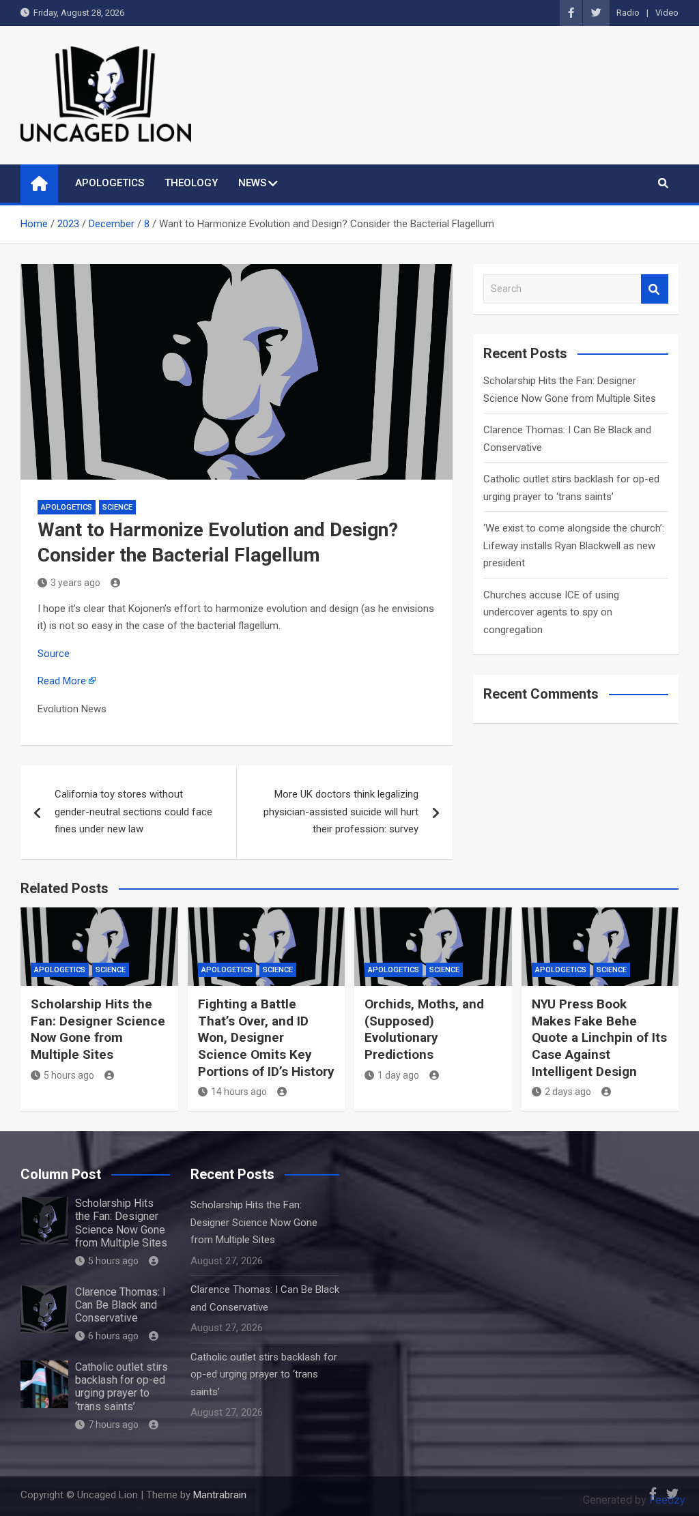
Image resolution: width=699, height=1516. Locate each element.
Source (54, 653)
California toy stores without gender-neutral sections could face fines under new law (133, 811)
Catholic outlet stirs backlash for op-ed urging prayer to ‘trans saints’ (121, 1386)
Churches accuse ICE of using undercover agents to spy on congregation (551, 612)
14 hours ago (239, 1091)
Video (667, 13)
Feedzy (667, 1499)
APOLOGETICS (109, 183)
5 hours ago (69, 1075)
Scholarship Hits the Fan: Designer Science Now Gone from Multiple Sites (98, 1029)
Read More (62, 681)
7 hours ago (113, 1424)
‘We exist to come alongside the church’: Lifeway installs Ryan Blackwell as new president (573, 545)
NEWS (252, 183)
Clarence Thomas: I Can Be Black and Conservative (120, 1304)
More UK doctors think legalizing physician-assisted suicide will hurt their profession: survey (340, 811)
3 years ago (75, 582)
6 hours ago (113, 1335)
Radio (628, 13)
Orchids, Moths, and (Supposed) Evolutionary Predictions (424, 1029)
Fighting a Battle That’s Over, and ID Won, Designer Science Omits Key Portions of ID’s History (266, 1037)
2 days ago (568, 1091)
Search (654, 289)
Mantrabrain (219, 1495)
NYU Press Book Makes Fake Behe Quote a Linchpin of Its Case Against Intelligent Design (599, 1037)
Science (117, 507)
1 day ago (398, 1075)
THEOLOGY (191, 183)
